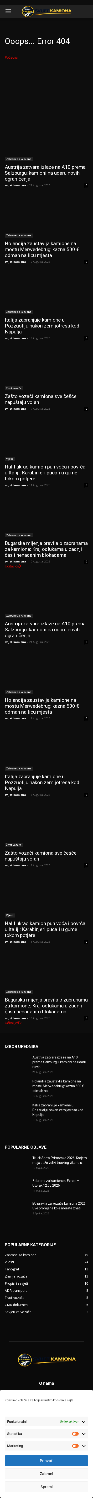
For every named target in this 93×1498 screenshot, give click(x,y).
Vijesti (10, 458)
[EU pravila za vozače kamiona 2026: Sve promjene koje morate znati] (17, 1209)
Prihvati (46, 1460)
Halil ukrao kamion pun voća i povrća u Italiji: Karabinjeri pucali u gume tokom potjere (45, 473)
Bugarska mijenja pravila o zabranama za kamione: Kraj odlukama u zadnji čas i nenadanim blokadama (46, 549)
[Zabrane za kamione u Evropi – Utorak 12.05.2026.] (17, 1186)
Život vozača (13, 388)
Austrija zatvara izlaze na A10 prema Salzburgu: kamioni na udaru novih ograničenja (45, 173)
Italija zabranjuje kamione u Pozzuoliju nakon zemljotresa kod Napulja (42, 326)
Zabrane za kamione (18, 159)
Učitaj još (12, 566)
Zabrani (46, 1473)
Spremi (47, 1486)
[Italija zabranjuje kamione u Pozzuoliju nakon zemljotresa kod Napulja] (46, 293)
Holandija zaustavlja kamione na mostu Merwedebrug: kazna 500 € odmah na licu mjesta (42, 249)
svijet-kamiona (15, 185)
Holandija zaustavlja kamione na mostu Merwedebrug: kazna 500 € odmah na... (58, 1086)
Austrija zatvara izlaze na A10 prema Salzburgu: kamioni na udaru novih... (59, 1062)
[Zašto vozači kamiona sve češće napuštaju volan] (46, 369)
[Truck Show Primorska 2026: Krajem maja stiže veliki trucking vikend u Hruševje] (17, 1164)
